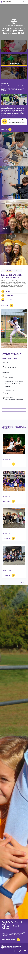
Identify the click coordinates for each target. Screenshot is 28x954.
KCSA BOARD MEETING (10, 367)
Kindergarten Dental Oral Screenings (14, 399)
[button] (25, 2)
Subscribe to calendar (13, 410)
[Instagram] (19, 950)
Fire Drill (7, 393)
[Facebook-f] (14, 950)
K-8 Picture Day (9, 377)
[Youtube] (25, 950)
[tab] (9, 270)
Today (14, 405)
